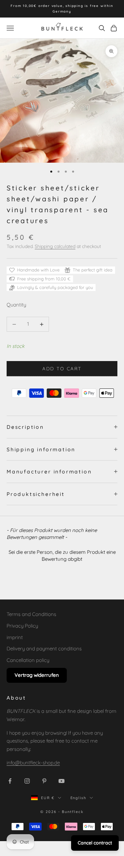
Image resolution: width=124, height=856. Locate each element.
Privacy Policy (22, 626)
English (78, 797)
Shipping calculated (55, 246)
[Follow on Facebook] (10, 781)
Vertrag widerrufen (37, 675)
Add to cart (62, 369)
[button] (62, 554)
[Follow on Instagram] (27, 781)
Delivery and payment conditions (44, 648)
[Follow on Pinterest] (44, 781)
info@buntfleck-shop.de (33, 762)
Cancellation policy (28, 660)
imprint (15, 637)
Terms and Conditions (31, 614)
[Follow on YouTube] (61, 781)
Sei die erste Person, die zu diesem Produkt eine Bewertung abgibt (62, 555)
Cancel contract (95, 843)
